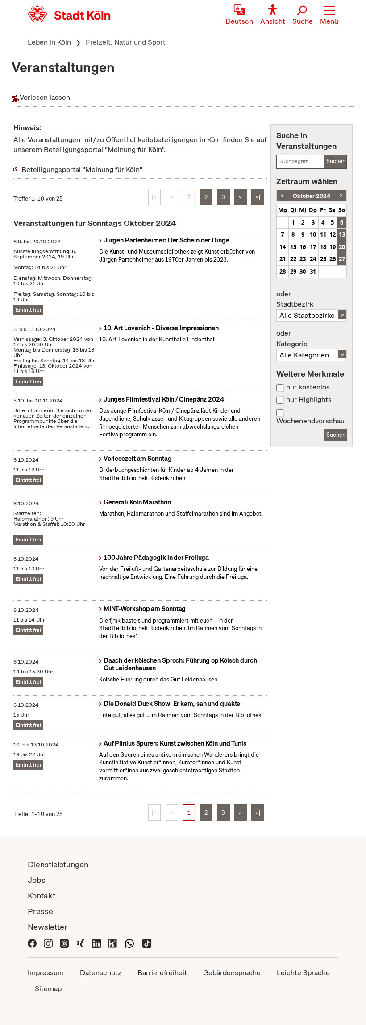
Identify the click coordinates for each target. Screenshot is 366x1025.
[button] (329, 15)
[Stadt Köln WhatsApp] (129, 942)
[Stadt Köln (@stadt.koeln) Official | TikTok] (147, 942)
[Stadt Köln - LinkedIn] (96, 942)
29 (293, 271)
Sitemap (48, 988)
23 (302, 259)
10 (313, 234)
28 (282, 271)
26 (332, 259)
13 (342, 234)
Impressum (46, 972)
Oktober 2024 (311, 196)
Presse (40, 911)
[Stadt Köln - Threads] (64, 942)
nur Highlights (309, 399)
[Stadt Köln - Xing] (80, 942)
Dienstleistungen (58, 864)
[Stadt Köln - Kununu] (112, 942)
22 (293, 259)
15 (293, 247)
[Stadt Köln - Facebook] (32, 942)
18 (323, 247)
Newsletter (47, 927)
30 (302, 271)
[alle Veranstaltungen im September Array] (282, 195)
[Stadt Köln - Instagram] (48, 942)
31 (313, 271)
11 (323, 234)
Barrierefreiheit (162, 972)
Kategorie (292, 338)
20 (342, 247)
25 (323, 259)
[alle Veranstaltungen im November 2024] (340, 195)
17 (313, 247)
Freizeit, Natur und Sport (126, 42)
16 (302, 247)
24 (313, 259)
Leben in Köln (49, 42)
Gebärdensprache (232, 972)
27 (342, 259)
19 (332, 247)
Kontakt (41, 895)
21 (282, 259)
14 (282, 247)
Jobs (37, 880)
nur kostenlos (308, 387)
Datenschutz (100, 972)
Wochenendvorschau (310, 421)
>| (257, 197)
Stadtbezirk (294, 299)
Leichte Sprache (303, 972)
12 (332, 234)
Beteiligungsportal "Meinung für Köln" (81, 169)
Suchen (335, 161)
